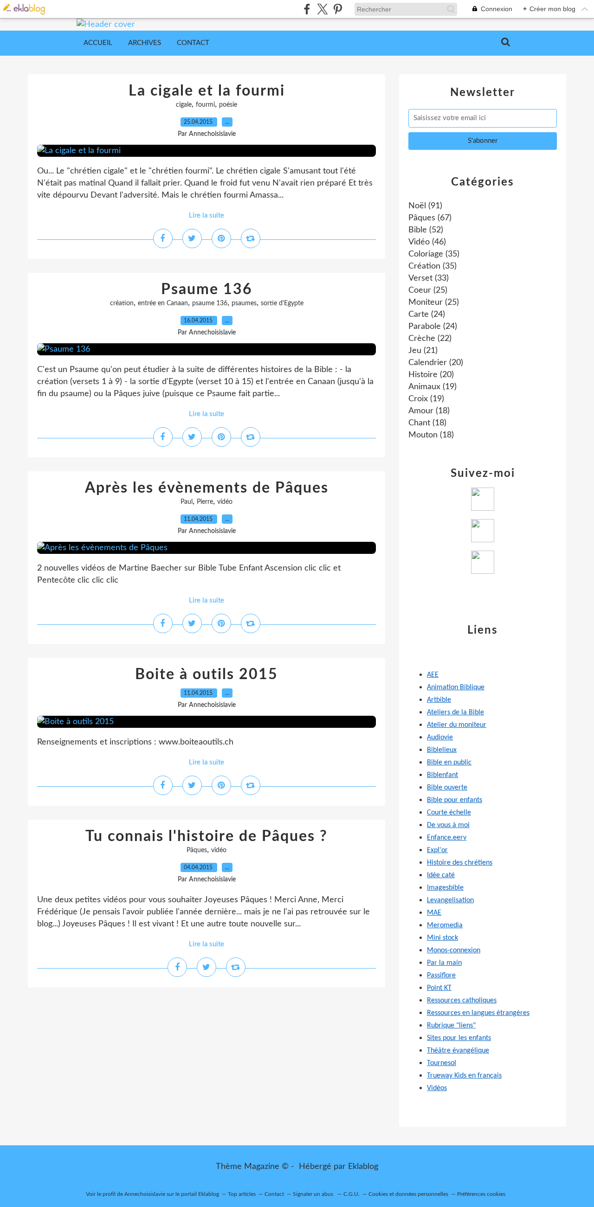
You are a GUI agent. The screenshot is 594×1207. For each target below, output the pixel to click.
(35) (433, 254)
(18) (429, 411)
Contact (193, 42)
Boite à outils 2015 (206, 674)
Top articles (242, 1194)
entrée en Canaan (163, 303)
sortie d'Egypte (282, 303)
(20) (435, 363)
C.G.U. (351, 1194)
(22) (430, 338)
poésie (228, 105)
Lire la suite (206, 215)
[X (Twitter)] (322, 9)
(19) (432, 387)
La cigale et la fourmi (207, 90)
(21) (423, 351)
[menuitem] (98, 43)
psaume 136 (209, 303)
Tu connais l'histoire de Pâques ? (206, 836)
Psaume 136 (206, 289)
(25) (427, 290)
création (122, 303)
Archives (144, 42)
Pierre (205, 502)
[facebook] (307, 9)
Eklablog (363, 1166)
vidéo (224, 502)
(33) (428, 278)
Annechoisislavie (144, 1194)
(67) (430, 218)
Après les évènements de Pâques (207, 488)
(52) (425, 230)
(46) (427, 242)
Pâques (197, 850)
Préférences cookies (481, 1194)
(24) (426, 314)
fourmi (205, 105)
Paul (187, 502)
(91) (425, 206)
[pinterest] (337, 9)
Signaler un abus (314, 1194)
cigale (184, 105)
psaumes (244, 303)
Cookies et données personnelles (408, 1194)
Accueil (98, 42)
